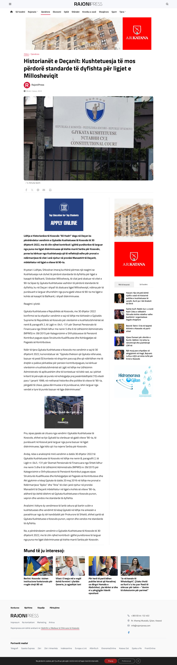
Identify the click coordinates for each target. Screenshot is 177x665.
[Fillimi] (11, 11)
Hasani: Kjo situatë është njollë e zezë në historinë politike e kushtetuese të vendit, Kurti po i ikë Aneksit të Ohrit (138, 298)
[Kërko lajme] (167, 4)
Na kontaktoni (28, 622)
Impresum (15, 622)
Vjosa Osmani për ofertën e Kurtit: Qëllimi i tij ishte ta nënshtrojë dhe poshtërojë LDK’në (138, 341)
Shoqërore (104, 11)
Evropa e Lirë (81, 648)
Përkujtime (54, 607)
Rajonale (32, 11)
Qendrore (45, 11)
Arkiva (52, 622)
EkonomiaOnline (108, 648)
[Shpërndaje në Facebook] (26, 190)
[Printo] (49, 190)
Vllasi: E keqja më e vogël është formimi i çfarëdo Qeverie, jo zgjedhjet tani (68, 581)
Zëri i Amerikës (51, 648)
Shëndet (75, 11)
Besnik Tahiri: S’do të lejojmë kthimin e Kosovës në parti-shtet (139, 328)
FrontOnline (150, 648)
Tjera (121, 11)
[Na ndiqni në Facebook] (129, 632)
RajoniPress (37, 85)
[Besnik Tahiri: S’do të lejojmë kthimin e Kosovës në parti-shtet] (119, 328)
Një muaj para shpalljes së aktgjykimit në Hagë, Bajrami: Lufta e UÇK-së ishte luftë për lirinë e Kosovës (139, 354)
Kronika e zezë (89, 11)
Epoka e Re (137, 648)
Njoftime (28, 607)
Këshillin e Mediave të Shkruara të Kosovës (60, 628)
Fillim (26, 54)
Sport (114, 11)
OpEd (66, 11)
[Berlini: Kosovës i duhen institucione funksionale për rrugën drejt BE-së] (38, 566)
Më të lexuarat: (124, 284)
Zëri (39, 648)
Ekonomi (57, 11)
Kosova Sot (124, 648)
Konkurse (15, 607)
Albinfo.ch (94, 648)
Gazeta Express (28, 648)
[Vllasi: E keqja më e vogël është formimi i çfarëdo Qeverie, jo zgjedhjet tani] (70, 566)
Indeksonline (66, 648)
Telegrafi (14, 648)
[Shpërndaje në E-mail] (43, 190)
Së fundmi (20, 11)
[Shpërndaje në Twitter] (32, 190)
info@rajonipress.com (140, 625)
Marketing (41, 622)
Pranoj (110, 661)
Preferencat (126, 661)
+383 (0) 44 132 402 (140, 615)
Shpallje (41, 607)
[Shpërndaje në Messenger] (38, 190)
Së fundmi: (144, 284)
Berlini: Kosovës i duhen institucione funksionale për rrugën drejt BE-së (38, 581)
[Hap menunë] (10, 4)
